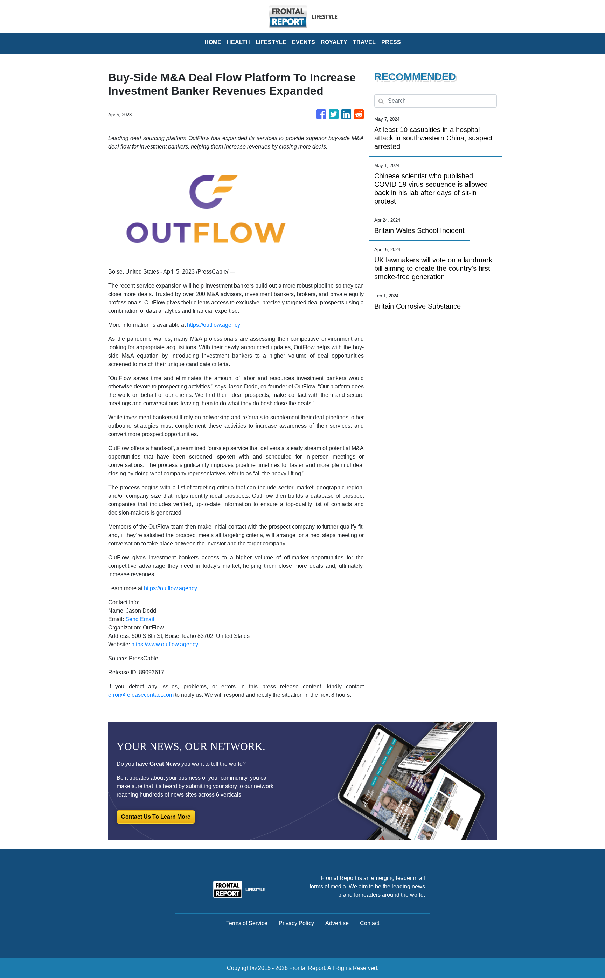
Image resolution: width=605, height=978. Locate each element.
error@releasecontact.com (141, 695)
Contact (369, 923)
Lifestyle (271, 42)
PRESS (391, 42)
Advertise (337, 923)
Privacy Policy (296, 923)
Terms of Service (246, 923)
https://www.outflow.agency (164, 644)
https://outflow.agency (213, 325)
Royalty (334, 42)
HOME (212, 42)
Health (238, 42)
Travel (364, 42)
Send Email (139, 619)
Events (303, 42)
